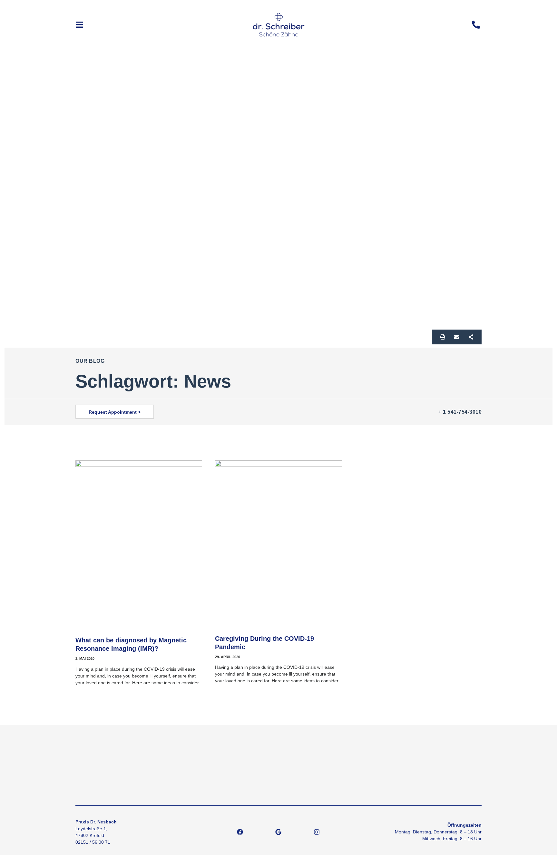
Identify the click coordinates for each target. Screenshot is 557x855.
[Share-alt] (471, 337)
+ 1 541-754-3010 (460, 412)
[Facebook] (240, 832)
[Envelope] (456, 337)
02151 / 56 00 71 (92, 842)
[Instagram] (317, 832)
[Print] (442, 337)
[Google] (278, 832)
